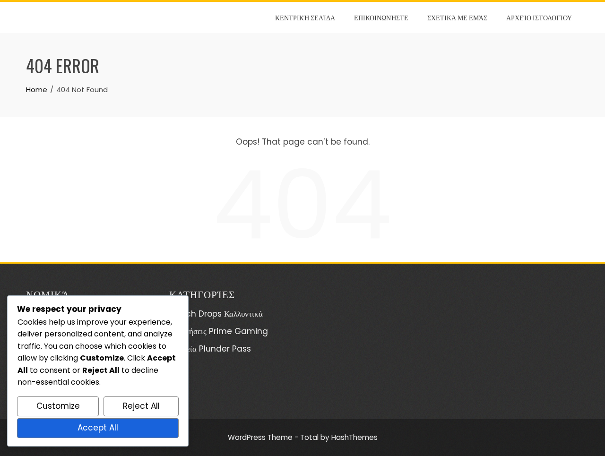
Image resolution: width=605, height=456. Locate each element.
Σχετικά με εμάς (457, 17)
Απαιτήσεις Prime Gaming (218, 331)
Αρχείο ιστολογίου (539, 17)
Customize (58, 406)
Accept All (98, 427)
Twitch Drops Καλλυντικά (216, 313)
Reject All (141, 406)
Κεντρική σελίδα (305, 17)
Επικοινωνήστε (381, 17)
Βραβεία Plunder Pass (210, 348)
